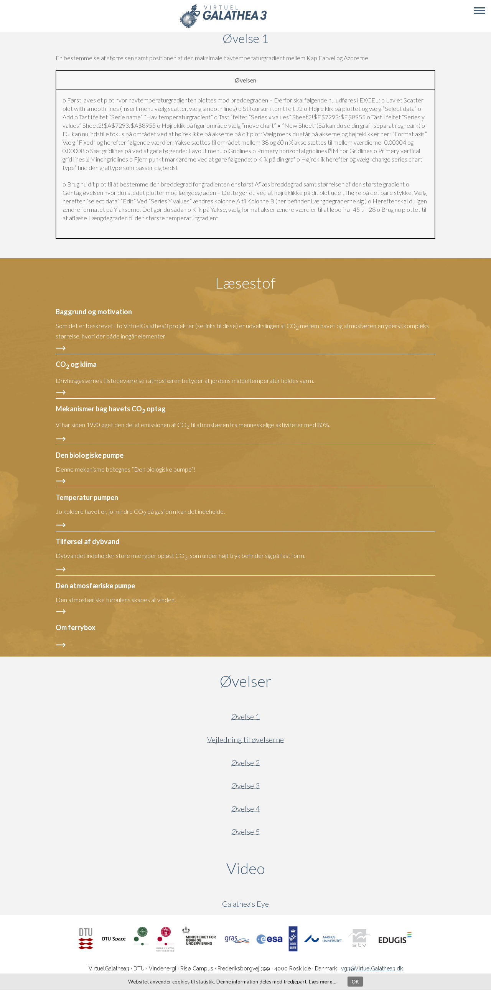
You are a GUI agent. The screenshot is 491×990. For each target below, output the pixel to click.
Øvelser (246, 681)
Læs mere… (322, 981)
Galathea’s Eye (245, 904)
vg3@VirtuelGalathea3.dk (372, 968)
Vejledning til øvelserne (245, 739)
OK (355, 981)
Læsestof (245, 283)
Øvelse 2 (245, 762)
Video (282, 868)
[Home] (223, 27)
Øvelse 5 (245, 831)
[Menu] (479, 10)
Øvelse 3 (245, 785)
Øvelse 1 (245, 716)
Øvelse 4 (245, 808)
